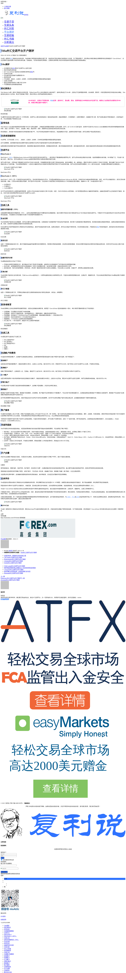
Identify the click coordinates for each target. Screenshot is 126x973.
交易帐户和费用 (9, 954)
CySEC (69, 497)
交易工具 (7, 938)
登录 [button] (2, 3)
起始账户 (7, 956)
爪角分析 (7, 947)
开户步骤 (7, 968)
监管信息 (7, 929)
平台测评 (9, 31)
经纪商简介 (7, 927)
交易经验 (9, 35)
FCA (51, 100)
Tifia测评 (6, 925)
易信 (31, 72)
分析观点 (9, 42)
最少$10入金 (8, 972)
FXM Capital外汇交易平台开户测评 (14, 566)
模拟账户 (7, 963)
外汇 (11, 58)
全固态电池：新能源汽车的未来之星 (15, 555)
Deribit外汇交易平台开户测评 (13, 563)
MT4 (13, 68)
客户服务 (7, 965)
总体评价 (7, 970)
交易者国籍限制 (9, 931)
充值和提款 (7, 966)
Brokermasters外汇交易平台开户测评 (15, 559)
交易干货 (9, 21)
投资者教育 (7, 950)
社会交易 (7, 941)
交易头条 (9, 25)
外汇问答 (9, 28)
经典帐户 (7, 957)
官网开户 (15, 102)
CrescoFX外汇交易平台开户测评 (13, 569)
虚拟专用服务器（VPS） (11, 939)
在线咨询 (3, 919)
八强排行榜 (7, 6)
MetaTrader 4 (7, 934)
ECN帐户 (7, 959)
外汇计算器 (7, 948)
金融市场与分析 (9, 945)
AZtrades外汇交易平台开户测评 (13, 561)
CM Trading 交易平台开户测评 (13, 557)
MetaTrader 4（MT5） (10, 936)
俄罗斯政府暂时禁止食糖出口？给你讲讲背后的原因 (20, 568)
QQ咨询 (3, 916)
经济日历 (7, 943)
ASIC (77, 497)
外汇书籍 (9, 38)
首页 (2, 46)
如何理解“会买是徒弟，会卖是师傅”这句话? (17, 571)
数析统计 (27, 803)
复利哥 (11, 550)
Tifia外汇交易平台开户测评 (29, 552)
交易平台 (7, 932)
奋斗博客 (7, 8)
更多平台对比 (5, 599)
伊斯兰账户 (7, 961)
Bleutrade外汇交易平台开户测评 (13, 573)
